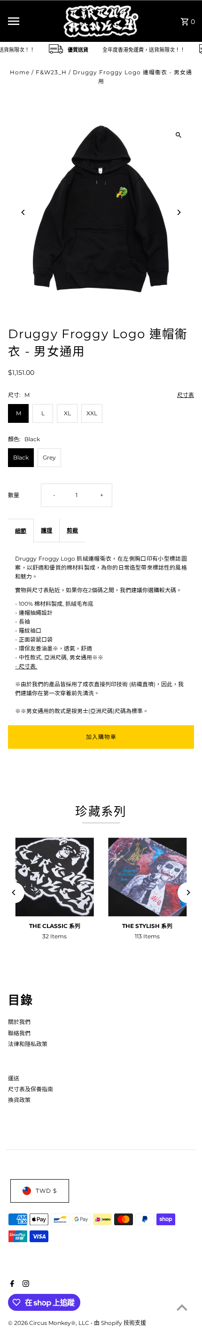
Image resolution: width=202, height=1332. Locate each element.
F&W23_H (51, 72)
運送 (13, 1078)
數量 (13, 495)
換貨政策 (19, 1099)
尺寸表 (185, 395)
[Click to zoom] (178, 134)
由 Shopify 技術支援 (120, 1322)
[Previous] (23, 212)
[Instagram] (24, 1284)
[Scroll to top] (182, 1307)
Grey (49, 457)
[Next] (178, 212)
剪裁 (72, 530)
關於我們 (19, 1021)
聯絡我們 (19, 1033)
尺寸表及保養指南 (30, 1089)
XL (67, 413)
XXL (91, 413)
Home (20, 72)
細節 (20, 530)
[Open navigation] (32, 21)
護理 (46, 530)
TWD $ (46, 1190)
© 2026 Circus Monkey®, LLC (49, 1322)
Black (21, 457)
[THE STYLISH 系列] (147, 877)
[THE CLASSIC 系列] (54, 877)
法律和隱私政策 (27, 1043)
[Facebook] (11, 1284)
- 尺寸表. (26, 666)
